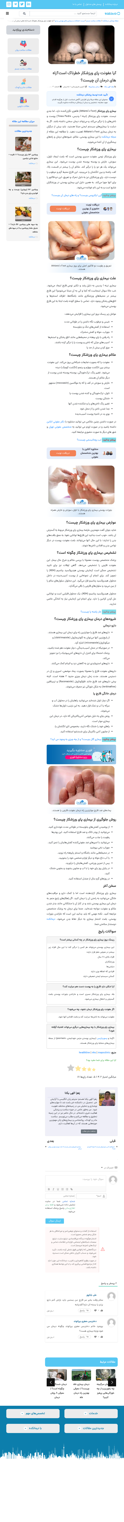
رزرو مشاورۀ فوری (78, 757)
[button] (51, 1382)
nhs (94, 1053)
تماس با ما (77, 4)
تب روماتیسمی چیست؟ (89, 440)
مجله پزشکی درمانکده (111, 21)
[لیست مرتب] (62, 1189)
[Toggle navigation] (7, 13)
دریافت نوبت (63, 209)
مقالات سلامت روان (23, 50)
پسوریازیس (102, 1038)
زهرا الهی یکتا (109, 86)
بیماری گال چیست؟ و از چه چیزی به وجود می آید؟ (75, 739)
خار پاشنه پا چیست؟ (91, 612)
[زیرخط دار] (58, 1189)
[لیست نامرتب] (67, 1189)
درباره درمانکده (111, 4)
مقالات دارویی (23, 106)
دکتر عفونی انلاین (55, 422)
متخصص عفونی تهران (60, 427)
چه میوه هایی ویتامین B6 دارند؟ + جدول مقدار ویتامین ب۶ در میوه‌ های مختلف (23, 228)
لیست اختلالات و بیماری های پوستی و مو (70, 21)
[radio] (94, 1070)
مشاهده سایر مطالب (89, 1131)
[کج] (53, 1189)
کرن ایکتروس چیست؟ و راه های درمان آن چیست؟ (77, 195)
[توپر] (49, 1189)
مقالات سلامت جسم (93, 21)
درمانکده (51, 919)
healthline (84, 1053)
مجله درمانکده (109, 137)
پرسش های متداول (93, 4)
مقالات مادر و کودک (23, 87)
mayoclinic (104, 1053)
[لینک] (71, 1189)
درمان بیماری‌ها (94, 86)
